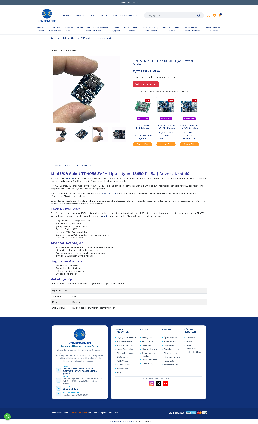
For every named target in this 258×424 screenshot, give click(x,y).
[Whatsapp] (7, 416)
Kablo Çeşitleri (123, 361)
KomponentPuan (171, 365)
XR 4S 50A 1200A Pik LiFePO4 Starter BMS (165, 126)
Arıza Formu (147, 341)
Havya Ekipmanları (125, 349)
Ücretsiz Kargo (148, 364)
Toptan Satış (122, 369)
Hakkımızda (191, 338)
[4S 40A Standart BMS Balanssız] (142, 109)
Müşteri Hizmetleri (149, 349)
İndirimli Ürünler (123, 365)
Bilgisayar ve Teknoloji (126, 338)
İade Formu (147, 345)
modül (105, 216)
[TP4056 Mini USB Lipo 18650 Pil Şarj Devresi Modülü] (86, 90)
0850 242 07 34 (71, 389)
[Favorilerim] (214, 15)
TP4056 (70, 178)
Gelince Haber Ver (146, 84)
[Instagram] (151, 383)
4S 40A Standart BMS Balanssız (142, 126)
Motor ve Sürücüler (125, 345)
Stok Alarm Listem (171, 349)
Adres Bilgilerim (170, 341)
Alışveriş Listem (170, 353)
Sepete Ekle (142, 144)
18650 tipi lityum (109, 193)
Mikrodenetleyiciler (125, 341)
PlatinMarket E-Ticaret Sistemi (121, 421)
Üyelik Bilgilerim (170, 338)
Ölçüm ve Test (123, 357)
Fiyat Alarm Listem (172, 357)
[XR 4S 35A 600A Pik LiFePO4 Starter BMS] (189, 109)
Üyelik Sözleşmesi (149, 360)
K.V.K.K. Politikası (193, 352)
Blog (119, 373)
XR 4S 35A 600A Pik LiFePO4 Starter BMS (189, 126)
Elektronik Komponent (126, 353)
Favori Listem (169, 361)
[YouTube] (165, 383)
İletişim (189, 341)
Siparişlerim (169, 345)
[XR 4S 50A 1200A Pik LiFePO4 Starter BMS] (165, 109)
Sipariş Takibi (147, 338)
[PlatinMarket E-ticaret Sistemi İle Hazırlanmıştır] (176, 412)
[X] (158, 383)
